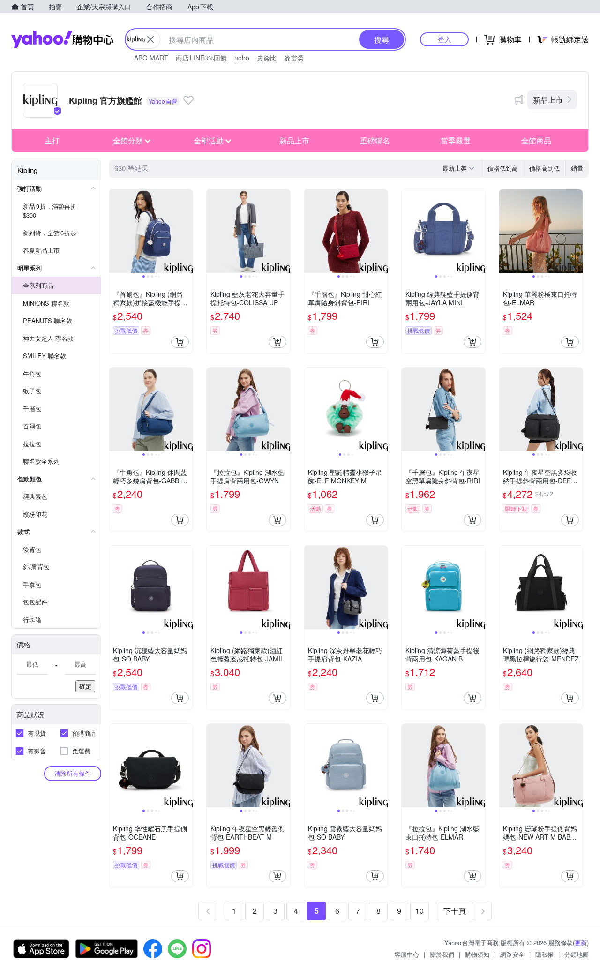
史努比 (267, 57)
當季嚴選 (456, 140)
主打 (52, 140)
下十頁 (454, 910)
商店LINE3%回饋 (201, 57)
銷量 (577, 168)
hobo (241, 57)
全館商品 (536, 140)
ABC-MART (151, 57)
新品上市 (548, 99)
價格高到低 (544, 168)
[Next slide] (186, 231)
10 (419, 910)
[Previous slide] (115, 231)
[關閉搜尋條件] (150, 39)
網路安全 (512, 954)
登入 (444, 39)
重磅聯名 (375, 140)
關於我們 (442, 954)
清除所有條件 (72, 773)
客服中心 (407, 954)
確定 (85, 686)
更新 (581, 942)
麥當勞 (294, 57)
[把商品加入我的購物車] (180, 342)
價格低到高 (503, 168)
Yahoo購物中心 (62, 39)
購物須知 (477, 954)
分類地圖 (576, 954)
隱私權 (544, 954)
